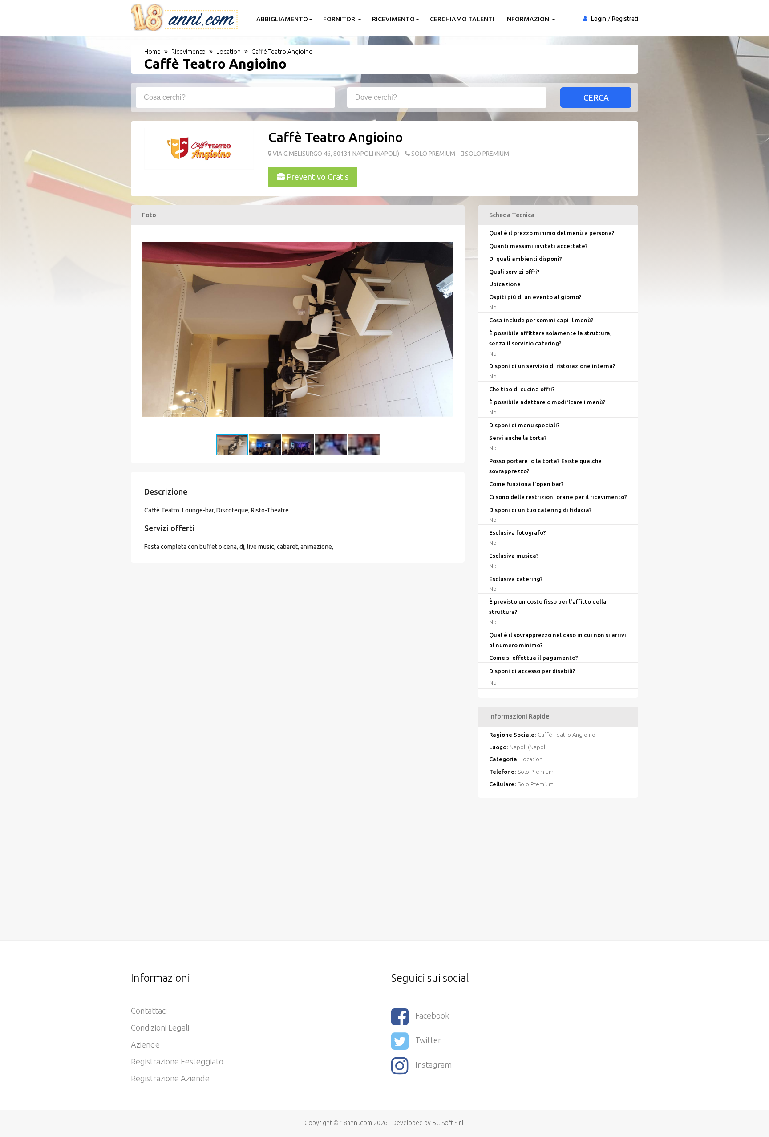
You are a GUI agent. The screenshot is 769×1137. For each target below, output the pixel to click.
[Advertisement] (384, 869)
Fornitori (340, 19)
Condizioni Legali (160, 1027)
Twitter (428, 1039)
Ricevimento (393, 19)
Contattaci (149, 1010)
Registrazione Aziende (170, 1078)
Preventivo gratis (316, 176)
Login (598, 18)
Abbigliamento (282, 19)
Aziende (145, 1044)
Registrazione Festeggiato (177, 1061)
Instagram (433, 1064)
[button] (445, 233)
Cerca (596, 97)
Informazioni (528, 19)
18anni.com (356, 1122)
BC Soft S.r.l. (448, 1122)
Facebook (432, 1015)
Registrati (625, 18)
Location (531, 759)
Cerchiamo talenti (462, 19)
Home (152, 51)
